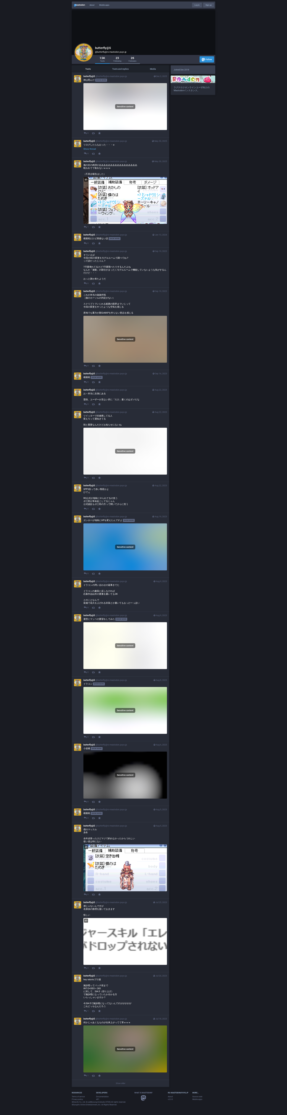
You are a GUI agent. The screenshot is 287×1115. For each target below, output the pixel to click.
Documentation (102, 1097)
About (92, 5)
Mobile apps (104, 5)
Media (153, 69)
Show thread (89, 149)
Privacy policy (77, 1099)
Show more (101, 80)
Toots (88, 69)
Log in (197, 5)
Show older (120, 1083)
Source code (197, 1097)
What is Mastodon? (143, 1093)
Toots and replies (120, 69)
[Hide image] (86, 180)
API (97, 1099)
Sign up (209, 5)
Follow (209, 59)
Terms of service (78, 1097)
